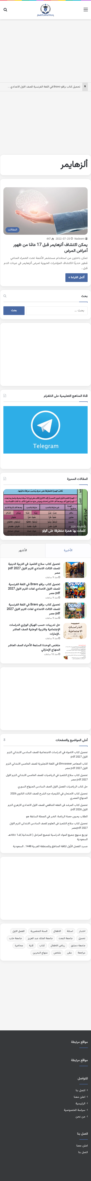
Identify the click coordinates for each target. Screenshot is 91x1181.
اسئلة (70, 931)
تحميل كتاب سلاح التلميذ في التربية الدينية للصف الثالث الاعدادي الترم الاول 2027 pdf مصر (34, 568)
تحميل (82, 938)
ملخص (57, 953)
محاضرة (19, 946)
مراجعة (81, 953)
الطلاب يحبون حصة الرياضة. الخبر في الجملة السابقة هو (57, 817)
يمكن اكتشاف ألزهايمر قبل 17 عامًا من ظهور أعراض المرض (50, 247)
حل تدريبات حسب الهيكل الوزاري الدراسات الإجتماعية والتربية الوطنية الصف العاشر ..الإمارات (34, 629)
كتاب (42, 946)
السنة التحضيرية (38, 931)
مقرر (69, 953)
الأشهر (23, 550)
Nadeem (79, 239)
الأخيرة (68, 550)
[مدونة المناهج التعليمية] (45, 10)
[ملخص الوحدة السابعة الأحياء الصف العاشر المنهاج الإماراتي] (75, 651)
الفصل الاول (18, 931)
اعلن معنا (79, 1097)
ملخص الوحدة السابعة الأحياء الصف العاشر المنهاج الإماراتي (34, 647)
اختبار (82, 931)
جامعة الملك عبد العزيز (40, 938)
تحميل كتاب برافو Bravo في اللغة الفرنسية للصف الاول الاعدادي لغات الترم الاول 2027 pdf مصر (34, 589)
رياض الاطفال (58, 946)
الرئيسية (80, 1103)
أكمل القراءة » (76, 277)
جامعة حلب (15, 938)
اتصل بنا (80, 1090)
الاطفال (57, 931)
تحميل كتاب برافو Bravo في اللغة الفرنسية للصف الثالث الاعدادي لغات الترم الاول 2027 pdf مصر (33, 609)
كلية (31, 946)
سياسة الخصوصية (74, 1110)
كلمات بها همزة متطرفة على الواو (63, 531)
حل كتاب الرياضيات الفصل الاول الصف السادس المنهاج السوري (53, 787)
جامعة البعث (66, 938)
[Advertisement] (45, 50)
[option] (45, 512)
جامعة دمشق (78, 946)
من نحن (80, 1116)
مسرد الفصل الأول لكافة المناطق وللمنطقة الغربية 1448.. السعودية (50, 846)
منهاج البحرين (40, 953)
